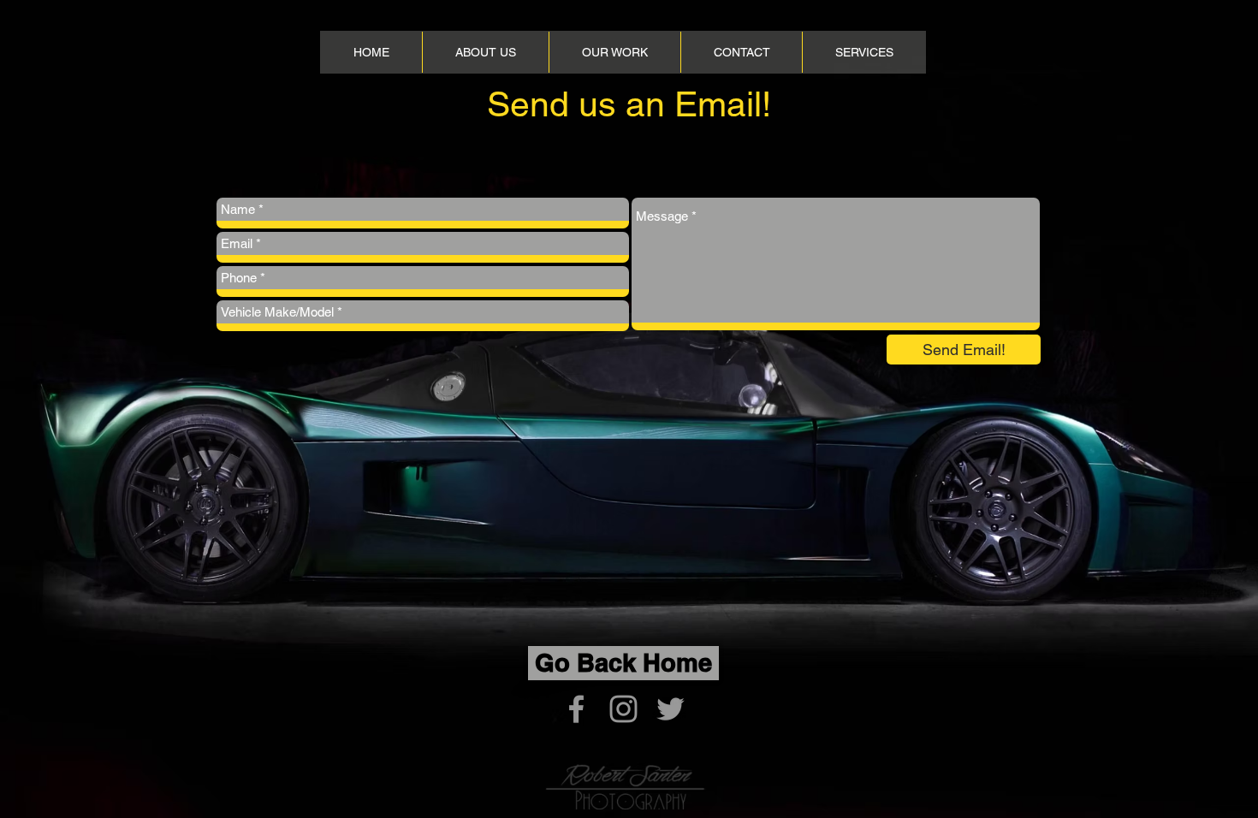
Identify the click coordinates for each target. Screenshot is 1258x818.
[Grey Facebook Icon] (576, 709)
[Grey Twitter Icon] (670, 709)
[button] (863, 52)
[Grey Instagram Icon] (623, 709)
